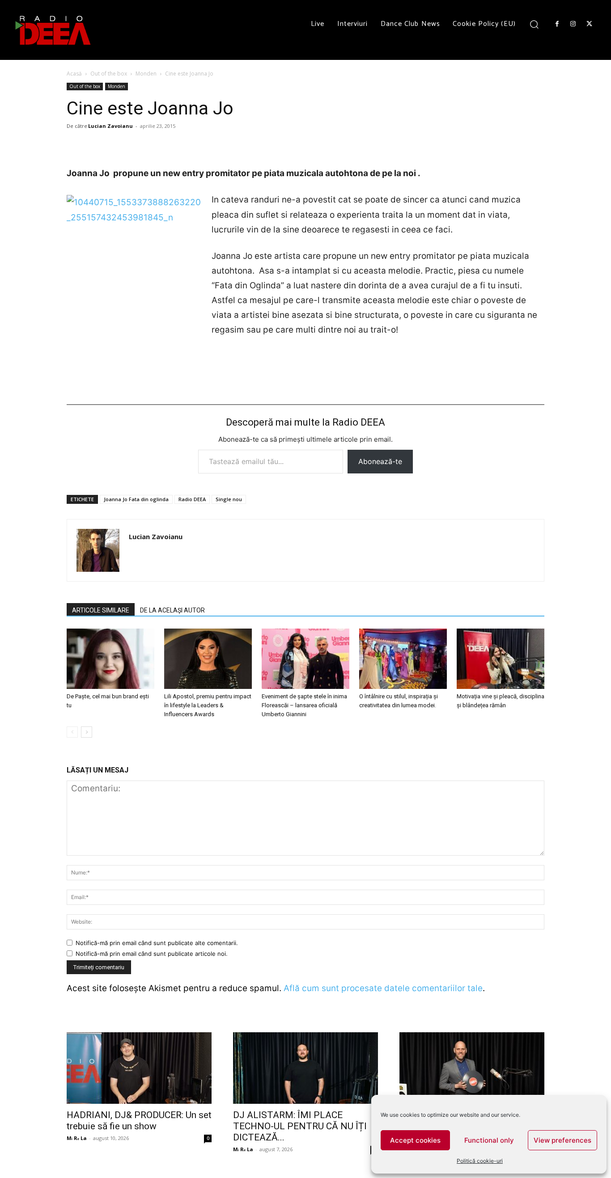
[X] (589, 24)
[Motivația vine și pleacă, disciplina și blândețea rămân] (500, 659)
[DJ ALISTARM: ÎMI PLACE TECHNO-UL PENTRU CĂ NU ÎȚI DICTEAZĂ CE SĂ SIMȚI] (305, 1068)
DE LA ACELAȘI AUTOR (172, 610)
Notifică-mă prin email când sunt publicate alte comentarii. (157, 942)
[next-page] (86, 732)
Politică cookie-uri (480, 1160)
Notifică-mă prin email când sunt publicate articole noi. (152, 953)
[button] (534, 24)
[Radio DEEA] (53, 30)
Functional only (489, 1140)
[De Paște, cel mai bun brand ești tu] (110, 659)
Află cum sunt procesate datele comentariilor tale (383, 988)
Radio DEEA (192, 499)
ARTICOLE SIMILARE (100, 610)
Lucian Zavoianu (110, 125)
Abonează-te (380, 461)
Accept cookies (415, 1140)
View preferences (562, 1140)
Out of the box (108, 73)
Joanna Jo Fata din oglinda (136, 499)
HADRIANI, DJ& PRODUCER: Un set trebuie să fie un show (139, 1121)
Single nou (229, 499)
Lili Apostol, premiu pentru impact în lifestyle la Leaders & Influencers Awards (207, 705)
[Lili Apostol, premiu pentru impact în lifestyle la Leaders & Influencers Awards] (208, 659)
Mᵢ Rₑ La (77, 1138)
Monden (146, 73)
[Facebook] (557, 24)
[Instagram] (573, 24)
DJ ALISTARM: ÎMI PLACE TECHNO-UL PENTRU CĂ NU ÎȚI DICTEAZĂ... (300, 1126)
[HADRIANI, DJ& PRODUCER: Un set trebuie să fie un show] (139, 1068)
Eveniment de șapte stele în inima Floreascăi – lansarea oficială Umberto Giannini (304, 705)
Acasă (74, 73)
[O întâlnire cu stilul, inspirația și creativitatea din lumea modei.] (403, 659)
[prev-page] (72, 732)
